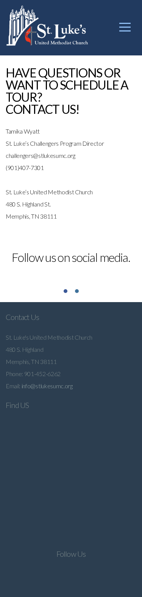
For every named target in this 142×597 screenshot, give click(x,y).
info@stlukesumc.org (47, 385)
